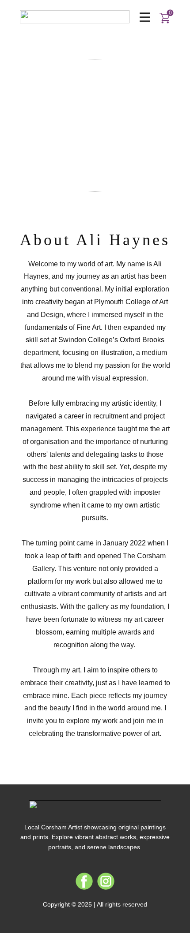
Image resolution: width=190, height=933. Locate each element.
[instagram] (105, 881)
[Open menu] (145, 17)
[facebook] (84, 881)
